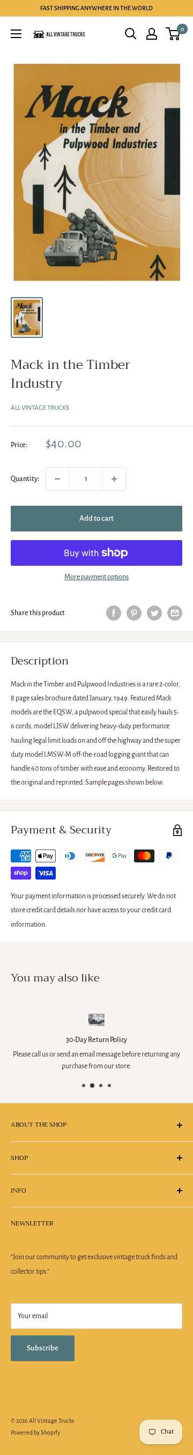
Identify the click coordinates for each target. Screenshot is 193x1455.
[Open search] (131, 34)
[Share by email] (174, 613)
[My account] (151, 34)
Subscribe (42, 1348)
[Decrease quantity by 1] (57, 479)
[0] (173, 33)
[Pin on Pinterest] (134, 613)
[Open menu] (16, 33)
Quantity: (25, 479)
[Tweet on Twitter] (154, 613)
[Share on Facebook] (113, 613)
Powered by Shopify (35, 1432)
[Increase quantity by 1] (114, 479)
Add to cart (96, 518)
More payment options (96, 577)
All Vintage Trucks (40, 407)
